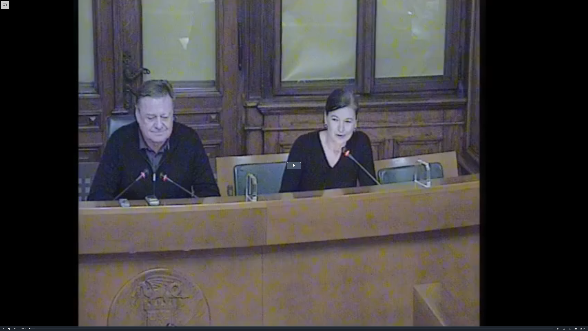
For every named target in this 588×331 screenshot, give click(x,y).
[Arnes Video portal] (580, 328)
